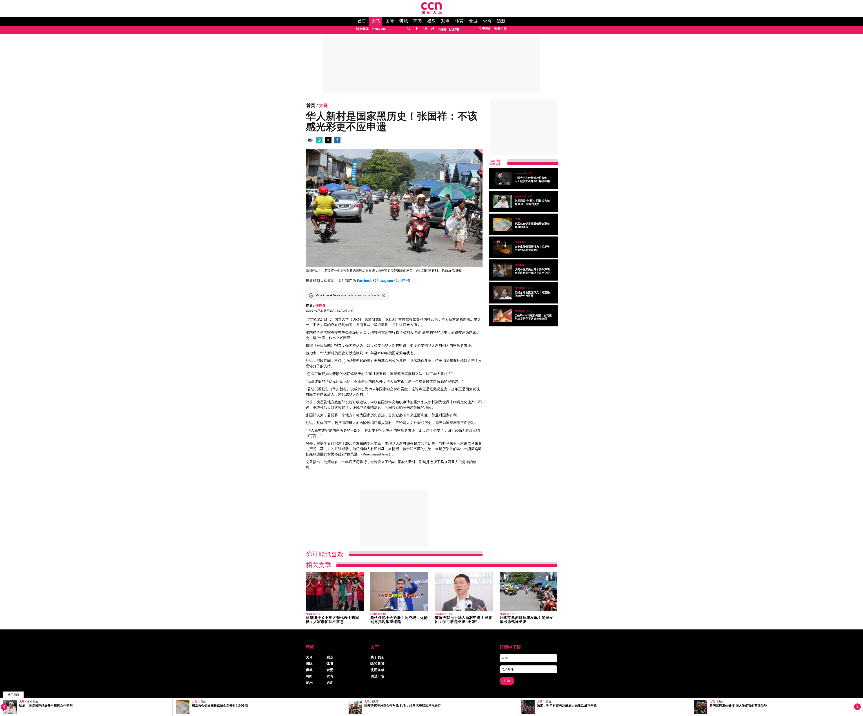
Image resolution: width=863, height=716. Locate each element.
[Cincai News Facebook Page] (416, 29)
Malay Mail (379, 29)
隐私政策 (377, 663)
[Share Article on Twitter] (328, 142)
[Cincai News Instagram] (425, 29)
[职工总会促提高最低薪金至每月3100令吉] (502, 224)
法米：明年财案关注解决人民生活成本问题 (567, 705)
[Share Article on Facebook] (337, 142)
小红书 (403, 281)
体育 (459, 21)
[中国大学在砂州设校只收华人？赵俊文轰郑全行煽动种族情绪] (502, 178)
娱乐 (431, 21)
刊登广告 (500, 29)
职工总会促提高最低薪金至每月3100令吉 (220, 705)
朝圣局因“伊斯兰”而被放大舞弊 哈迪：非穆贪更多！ (532, 202)
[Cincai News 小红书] (442, 29)
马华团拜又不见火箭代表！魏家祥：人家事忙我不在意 (332, 620)
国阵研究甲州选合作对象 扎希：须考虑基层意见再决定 (402, 705)
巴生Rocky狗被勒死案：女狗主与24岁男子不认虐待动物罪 (533, 317)
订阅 (507, 681)
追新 (501, 21)
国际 (389, 21)
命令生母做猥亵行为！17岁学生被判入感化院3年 (532, 248)
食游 (473, 21)
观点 (445, 21)
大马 (375, 21)
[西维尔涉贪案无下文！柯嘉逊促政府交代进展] (502, 292)
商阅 (417, 21)
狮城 (403, 21)
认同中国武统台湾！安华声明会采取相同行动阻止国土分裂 (532, 271)
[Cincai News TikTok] (433, 29)
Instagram (385, 281)
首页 (362, 21)
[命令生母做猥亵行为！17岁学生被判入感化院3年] (502, 247)
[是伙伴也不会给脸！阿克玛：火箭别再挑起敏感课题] (399, 591)
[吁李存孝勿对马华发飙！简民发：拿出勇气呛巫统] (529, 591)
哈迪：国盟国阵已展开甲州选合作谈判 (46, 705)
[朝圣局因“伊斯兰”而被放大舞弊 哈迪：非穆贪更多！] (502, 201)
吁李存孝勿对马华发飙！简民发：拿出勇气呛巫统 (528, 620)
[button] (383, 295)
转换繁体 (362, 29)
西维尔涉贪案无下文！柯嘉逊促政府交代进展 (532, 294)
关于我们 (485, 29)
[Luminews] (454, 29)
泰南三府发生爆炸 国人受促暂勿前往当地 (738, 705)
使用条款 (377, 670)
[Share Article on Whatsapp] (319, 142)
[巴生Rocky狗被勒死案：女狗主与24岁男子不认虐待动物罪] (502, 315)
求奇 (487, 21)
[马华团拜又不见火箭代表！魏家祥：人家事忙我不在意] (335, 591)
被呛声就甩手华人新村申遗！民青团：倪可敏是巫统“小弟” (463, 620)
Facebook (364, 281)
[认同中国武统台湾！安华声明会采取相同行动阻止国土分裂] (502, 270)
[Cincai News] (431, 13)
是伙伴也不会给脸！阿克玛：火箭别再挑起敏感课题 (399, 620)
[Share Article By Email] (310, 142)
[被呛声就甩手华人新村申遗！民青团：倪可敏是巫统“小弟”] (464, 591)
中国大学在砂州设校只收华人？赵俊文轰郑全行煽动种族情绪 (532, 181)
